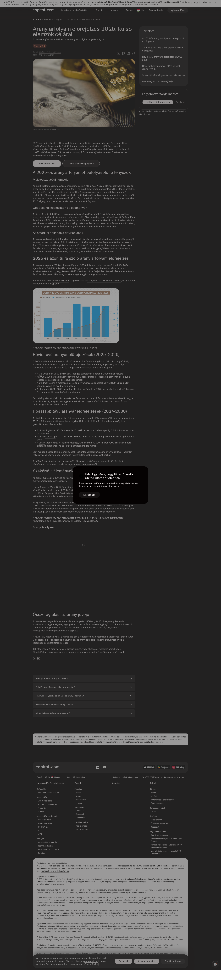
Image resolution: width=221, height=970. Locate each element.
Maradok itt (89, 495)
